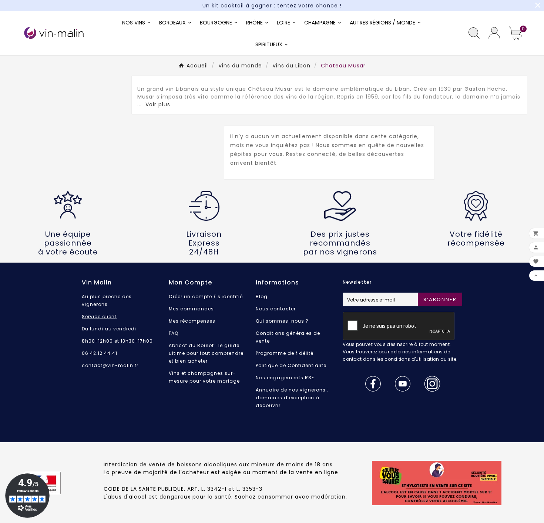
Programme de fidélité (284, 353)
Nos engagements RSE (285, 377)
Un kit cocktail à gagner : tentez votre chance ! (272, 5)
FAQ (173, 333)
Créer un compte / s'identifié (206, 296)
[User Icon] (494, 33)
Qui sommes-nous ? (282, 321)
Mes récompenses (192, 321)
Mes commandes (191, 309)
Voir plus (157, 104)
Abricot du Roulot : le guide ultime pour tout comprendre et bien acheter (206, 353)
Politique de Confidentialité (291, 365)
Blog (262, 296)
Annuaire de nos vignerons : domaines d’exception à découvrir (292, 398)
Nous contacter (276, 309)
